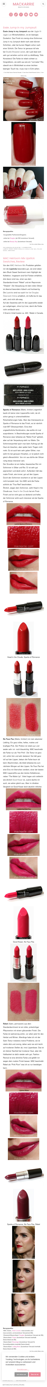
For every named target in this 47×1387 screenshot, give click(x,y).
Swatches (11, 250)
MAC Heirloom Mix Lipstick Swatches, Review (19, 260)
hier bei (28, 292)
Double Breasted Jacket (15, 51)
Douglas (12, 238)
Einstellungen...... (23, 1369)
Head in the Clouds (21, 491)
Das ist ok (34, 1374)
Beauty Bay (13, 241)
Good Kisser (18, 779)
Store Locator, (16, 1330)
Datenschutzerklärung (13, 1385)
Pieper (14, 1337)
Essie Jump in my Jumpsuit (20, 27)
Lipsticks (9, 292)
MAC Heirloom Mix (17, 265)
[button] (4, 4)
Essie (11, 249)
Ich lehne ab (21, 1374)
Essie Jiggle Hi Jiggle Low (23, 249)
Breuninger (15, 1342)
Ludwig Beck (16, 1346)
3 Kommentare (27, 247)
